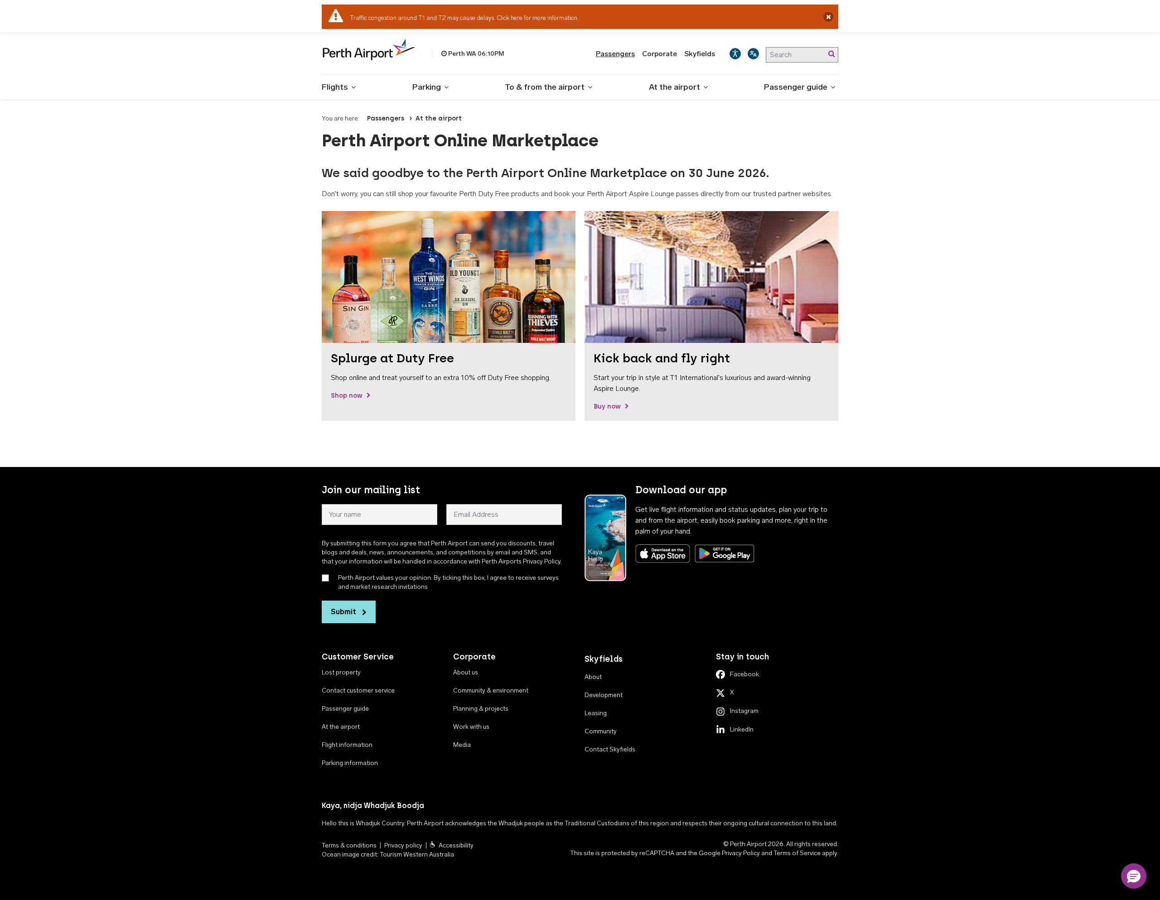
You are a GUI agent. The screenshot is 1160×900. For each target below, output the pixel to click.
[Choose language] (753, 53)
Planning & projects (480, 708)
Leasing (596, 713)
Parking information (350, 763)
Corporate (659, 53)
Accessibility (456, 845)
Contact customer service (358, 690)
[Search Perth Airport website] (831, 54)
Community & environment (490, 690)
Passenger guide (795, 87)
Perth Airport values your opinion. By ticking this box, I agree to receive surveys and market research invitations (448, 582)
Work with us (471, 727)
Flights (335, 87)
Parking (426, 87)
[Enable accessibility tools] (735, 53)
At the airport (674, 87)
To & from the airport (545, 87)
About (593, 677)
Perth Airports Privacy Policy (521, 561)
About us (465, 672)
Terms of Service (797, 853)
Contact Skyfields (610, 749)
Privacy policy (403, 845)
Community (601, 731)
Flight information (347, 745)
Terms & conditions (349, 845)
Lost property (341, 672)
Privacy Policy (741, 853)
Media (462, 745)
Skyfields (699, 53)
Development (604, 695)
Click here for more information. (538, 18)
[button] (1133, 876)
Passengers (615, 53)
